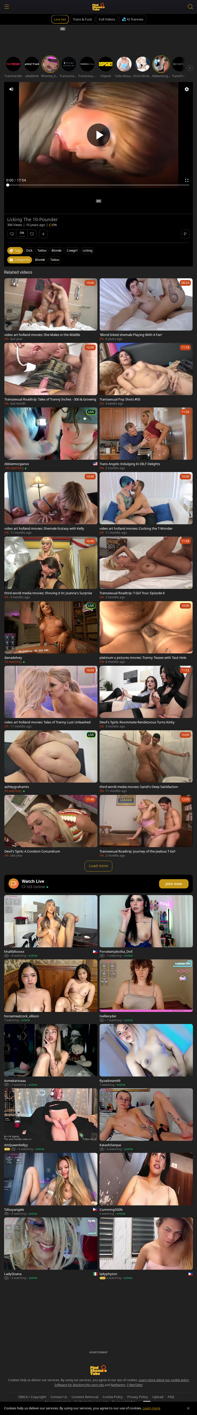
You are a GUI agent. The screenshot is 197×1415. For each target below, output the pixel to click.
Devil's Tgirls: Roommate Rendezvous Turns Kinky (137, 722)
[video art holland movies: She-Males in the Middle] (50, 309)
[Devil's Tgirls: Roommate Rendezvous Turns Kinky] (146, 697)
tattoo (41, 250)
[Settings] (187, 89)
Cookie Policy (113, 1397)
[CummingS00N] (146, 1184)
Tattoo (54, 260)
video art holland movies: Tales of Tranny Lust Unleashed (47, 722)
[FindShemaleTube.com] (98, 7)
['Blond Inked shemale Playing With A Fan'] (146, 309)
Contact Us (59, 1397)
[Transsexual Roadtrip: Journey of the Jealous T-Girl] (146, 826)
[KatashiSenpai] (146, 1119)
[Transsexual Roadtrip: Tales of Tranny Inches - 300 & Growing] (50, 374)
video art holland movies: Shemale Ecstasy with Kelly (44, 528)
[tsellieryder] (146, 990)
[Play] (98, 135)
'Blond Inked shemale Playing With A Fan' (131, 335)
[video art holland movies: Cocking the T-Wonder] (146, 503)
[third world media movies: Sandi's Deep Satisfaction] (146, 761)
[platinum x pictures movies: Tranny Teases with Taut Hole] (146, 632)
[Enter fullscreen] (187, 180)
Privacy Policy (137, 1397)
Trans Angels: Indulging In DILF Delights (130, 464)
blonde (57, 250)
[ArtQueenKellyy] (50, 1119)
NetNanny (118, 1385)
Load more (98, 865)
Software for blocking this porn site (79, 1385)
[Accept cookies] (188, 1408)
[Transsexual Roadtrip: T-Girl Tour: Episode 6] (146, 568)
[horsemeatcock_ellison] (50, 990)
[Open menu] (6, 6)
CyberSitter (135, 1385)
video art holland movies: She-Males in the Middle (42, 335)
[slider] (98, 185)
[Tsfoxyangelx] (50, 1184)
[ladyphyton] (146, 1248)
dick (29, 250)
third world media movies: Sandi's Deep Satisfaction (139, 787)
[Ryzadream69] (146, 1055)
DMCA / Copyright (32, 1397)
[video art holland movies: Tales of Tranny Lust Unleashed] (50, 697)
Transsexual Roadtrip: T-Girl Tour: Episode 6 (132, 593)
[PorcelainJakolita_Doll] (146, 926)
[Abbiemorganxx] (50, 438)
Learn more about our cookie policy (164, 1380)
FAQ (171, 1397)
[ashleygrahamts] (50, 761)
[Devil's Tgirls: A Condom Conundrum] (50, 826)
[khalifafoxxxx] (50, 926)
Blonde (40, 260)
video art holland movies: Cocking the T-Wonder (136, 528)
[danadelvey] (50, 632)
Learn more (151, 1408)
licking (87, 250)
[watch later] (10, 284)
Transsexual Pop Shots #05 (120, 399)
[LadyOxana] (50, 1248)
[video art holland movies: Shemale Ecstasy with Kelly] (50, 503)
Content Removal (85, 1397)
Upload (157, 1397)
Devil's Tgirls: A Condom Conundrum (32, 851)
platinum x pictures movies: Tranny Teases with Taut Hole (143, 657)
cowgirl (72, 250)
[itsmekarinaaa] (50, 1055)
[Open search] (190, 6)
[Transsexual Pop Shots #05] (146, 374)
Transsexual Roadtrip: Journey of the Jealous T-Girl (137, 851)
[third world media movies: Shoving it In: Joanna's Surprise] (50, 568)
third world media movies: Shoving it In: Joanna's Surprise (48, 593)
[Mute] (11, 89)
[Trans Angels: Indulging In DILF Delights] (146, 438)
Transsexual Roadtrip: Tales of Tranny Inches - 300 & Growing (50, 399)
